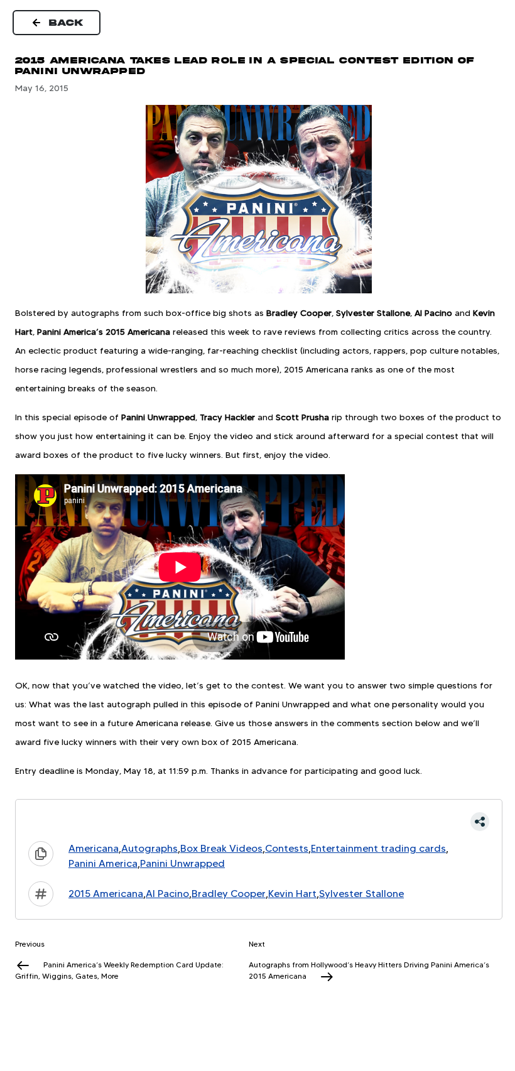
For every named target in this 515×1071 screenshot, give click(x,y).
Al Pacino (167, 894)
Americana (93, 848)
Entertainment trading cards (378, 848)
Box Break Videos (221, 848)
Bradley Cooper (229, 894)
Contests (286, 848)
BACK (66, 22)
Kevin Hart (292, 894)
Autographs (149, 848)
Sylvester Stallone (361, 894)
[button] (258, 821)
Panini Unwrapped (182, 863)
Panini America (103, 863)
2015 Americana (105, 894)
